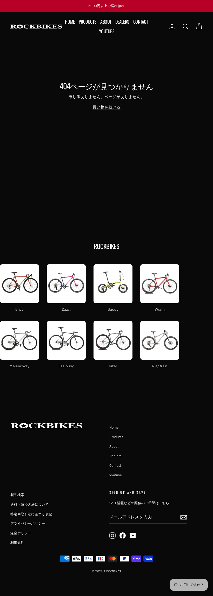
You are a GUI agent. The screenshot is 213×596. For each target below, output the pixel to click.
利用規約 (17, 542)
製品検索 (17, 495)
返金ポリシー (20, 533)
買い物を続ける (106, 107)
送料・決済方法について (29, 504)
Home (70, 21)
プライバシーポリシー (27, 523)
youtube (106, 31)
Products (87, 21)
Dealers (122, 21)
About (105, 21)
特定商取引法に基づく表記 (31, 514)
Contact (140, 21)
